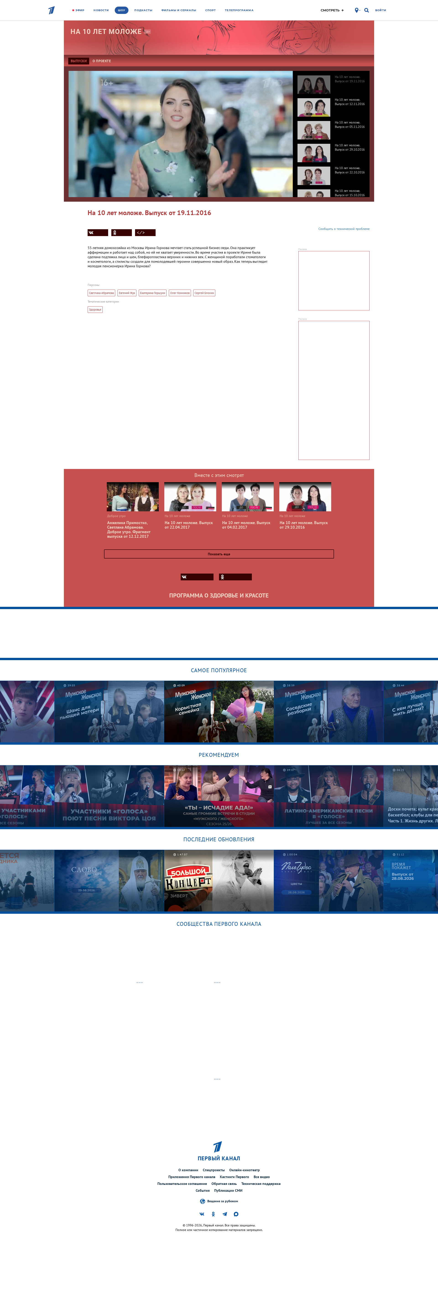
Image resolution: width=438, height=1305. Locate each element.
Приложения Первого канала (191, 1176)
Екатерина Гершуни (152, 293)
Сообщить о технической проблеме (344, 229)
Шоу (121, 10)
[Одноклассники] (121, 232)
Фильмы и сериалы (179, 10)
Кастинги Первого (234, 1176)
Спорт (210, 10)
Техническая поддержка (261, 1183)
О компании (188, 1170)
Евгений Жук (127, 293)
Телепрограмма (239, 10)
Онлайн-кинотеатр (244, 1170)
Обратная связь (224, 1183)
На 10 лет (106, 32)
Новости (101, 10)
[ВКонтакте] (98, 232)
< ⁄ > (141, 233)
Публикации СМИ (228, 1190)
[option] (331, 82)
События (203, 1190)
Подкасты (143, 10)
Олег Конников (180, 293)
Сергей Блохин (204, 293)
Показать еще (219, 554)
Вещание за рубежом (222, 1201)
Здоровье (95, 309)
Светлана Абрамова (101, 293)
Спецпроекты (214, 1170)
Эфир (80, 10)
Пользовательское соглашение (182, 1183)
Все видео (262, 1176)
